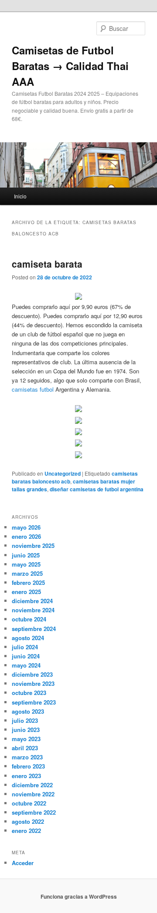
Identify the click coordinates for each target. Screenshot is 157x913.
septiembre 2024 (34, 628)
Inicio (20, 196)
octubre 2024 (29, 619)
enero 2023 (26, 776)
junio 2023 (26, 729)
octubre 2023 (29, 692)
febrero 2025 (28, 582)
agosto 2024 (28, 638)
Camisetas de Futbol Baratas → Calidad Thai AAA (70, 66)
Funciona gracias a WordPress (79, 896)
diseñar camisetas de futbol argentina (96, 489)
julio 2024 (25, 647)
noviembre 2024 (33, 610)
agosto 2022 (28, 821)
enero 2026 (26, 536)
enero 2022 (26, 830)
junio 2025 (26, 555)
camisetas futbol (33, 389)
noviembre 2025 (33, 545)
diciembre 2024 (32, 601)
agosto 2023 (28, 711)
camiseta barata (47, 263)
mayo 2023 (26, 739)
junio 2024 (26, 656)
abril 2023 (25, 748)
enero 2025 (26, 591)
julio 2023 (25, 720)
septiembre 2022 (34, 812)
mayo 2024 (26, 665)
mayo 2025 (26, 564)
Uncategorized (62, 473)
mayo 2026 (26, 527)
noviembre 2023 (33, 683)
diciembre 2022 (32, 785)
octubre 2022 (29, 803)
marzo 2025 (27, 573)
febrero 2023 (28, 766)
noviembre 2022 (33, 794)
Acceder (23, 863)
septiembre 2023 (34, 702)
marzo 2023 (27, 757)
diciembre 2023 (32, 674)
